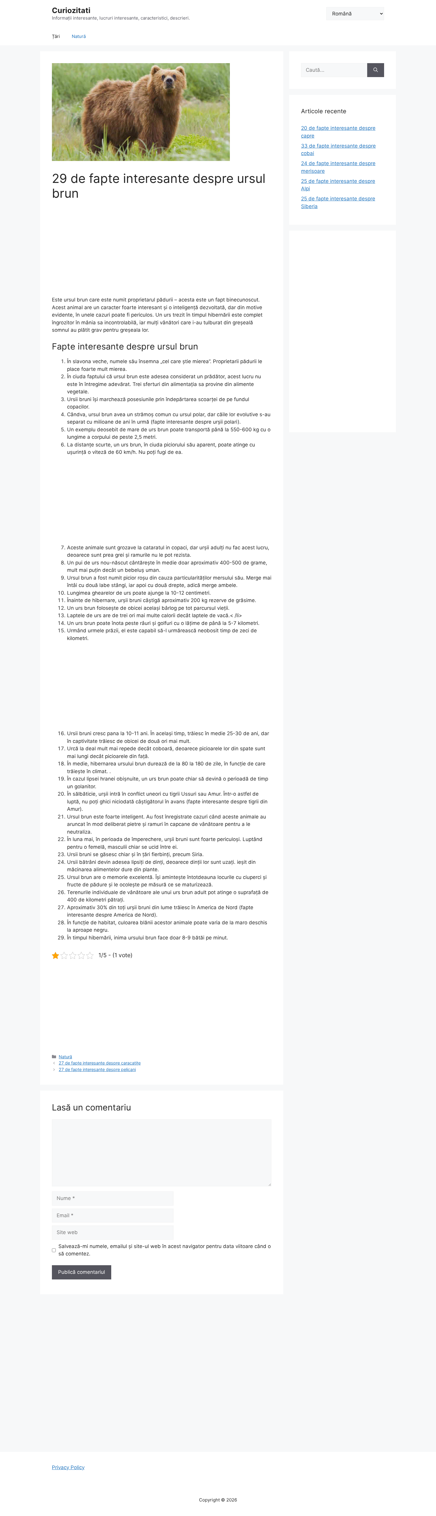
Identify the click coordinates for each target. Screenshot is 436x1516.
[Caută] (375, 70)
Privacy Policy (68, 1467)
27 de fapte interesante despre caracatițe (100, 1062)
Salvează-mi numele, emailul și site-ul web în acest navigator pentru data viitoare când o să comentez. (164, 1250)
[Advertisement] (161, 252)
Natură (79, 36)
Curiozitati (71, 10)
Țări (56, 36)
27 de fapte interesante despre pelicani (97, 1069)
